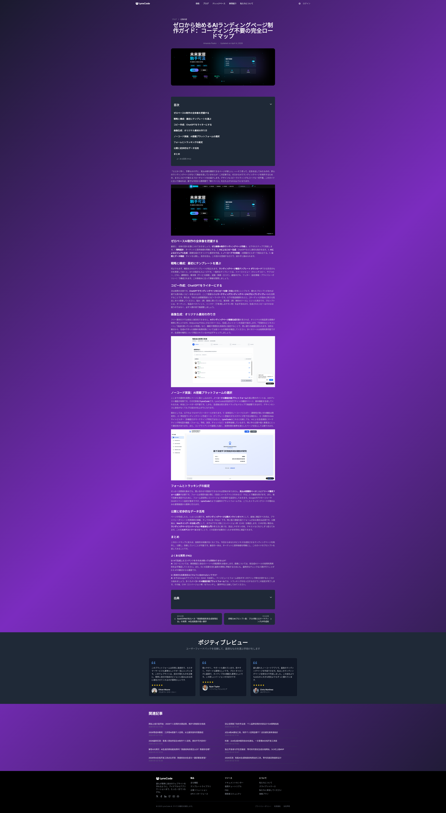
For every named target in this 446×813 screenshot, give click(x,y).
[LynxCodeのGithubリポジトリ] (169, 796)
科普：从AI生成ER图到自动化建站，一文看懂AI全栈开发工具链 (251, 741)
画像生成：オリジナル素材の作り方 (190, 130)
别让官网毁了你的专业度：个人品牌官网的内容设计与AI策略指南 (252, 724)
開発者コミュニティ (233, 794)
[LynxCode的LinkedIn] (165, 796)
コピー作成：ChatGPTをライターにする (193, 124)
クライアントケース (267, 786)
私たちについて (246, 3)
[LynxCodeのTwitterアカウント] (157, 796)
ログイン (306, 3)
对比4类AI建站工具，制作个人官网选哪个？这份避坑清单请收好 (251, 732)
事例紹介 (232, 3)
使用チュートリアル (233, 786)
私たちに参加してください (270, 790)
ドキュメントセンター (234, 783)
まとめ (177, 154)
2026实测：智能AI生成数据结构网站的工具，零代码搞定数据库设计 (253, 758)
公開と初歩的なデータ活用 (186, 148)
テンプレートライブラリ (200, 786)
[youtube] (174, 796)
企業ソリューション (198, 790)
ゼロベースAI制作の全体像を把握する (191, 113)
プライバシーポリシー (263, 806)
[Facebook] (178, 796)
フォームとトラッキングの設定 (188, 142)
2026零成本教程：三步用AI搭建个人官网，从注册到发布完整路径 (176, 732)
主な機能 (194, 783)
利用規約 (277, 806)
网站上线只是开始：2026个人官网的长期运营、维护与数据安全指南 (177, 724)
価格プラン (264, 794)
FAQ (226, 790)
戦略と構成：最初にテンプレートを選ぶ (192, 119)
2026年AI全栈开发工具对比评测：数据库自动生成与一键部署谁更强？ (178, 758)
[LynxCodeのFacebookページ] (161, 796)
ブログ (206, 3)
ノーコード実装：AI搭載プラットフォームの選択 (197, 136)
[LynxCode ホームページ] (143, 3)
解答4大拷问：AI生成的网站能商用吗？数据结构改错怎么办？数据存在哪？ (180, 749)
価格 (197, 3)
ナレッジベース (218, 3)
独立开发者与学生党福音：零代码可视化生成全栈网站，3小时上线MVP (254, 749)
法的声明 (286, 806)
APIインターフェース (199, 794)
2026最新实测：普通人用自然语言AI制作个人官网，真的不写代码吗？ (178, 741)
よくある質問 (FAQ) (184, 159)
